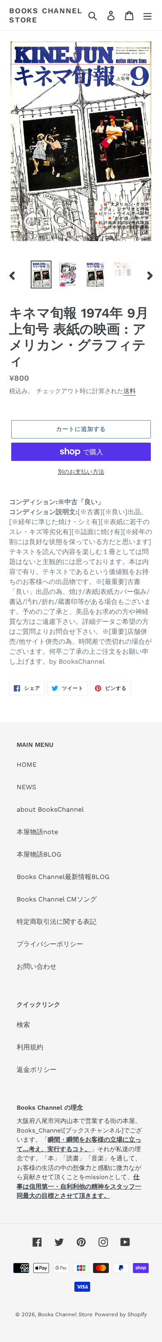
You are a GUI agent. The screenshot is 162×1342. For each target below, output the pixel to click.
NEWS (26, 787)
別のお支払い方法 (81, 471)
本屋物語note (37, 832)
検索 (23, 1025)
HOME (27, 764)
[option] (41, 275)
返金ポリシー (36, 1070)
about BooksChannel (50, 809)
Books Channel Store (45, 15)
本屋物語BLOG (39, 854)
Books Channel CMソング (57, 899)
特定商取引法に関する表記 (56, 922)
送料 (129, 391)
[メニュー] (147, 15)
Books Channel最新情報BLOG (63, 877)
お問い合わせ (36, 966)
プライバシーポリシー (50, 944)
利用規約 (30, 1047)
